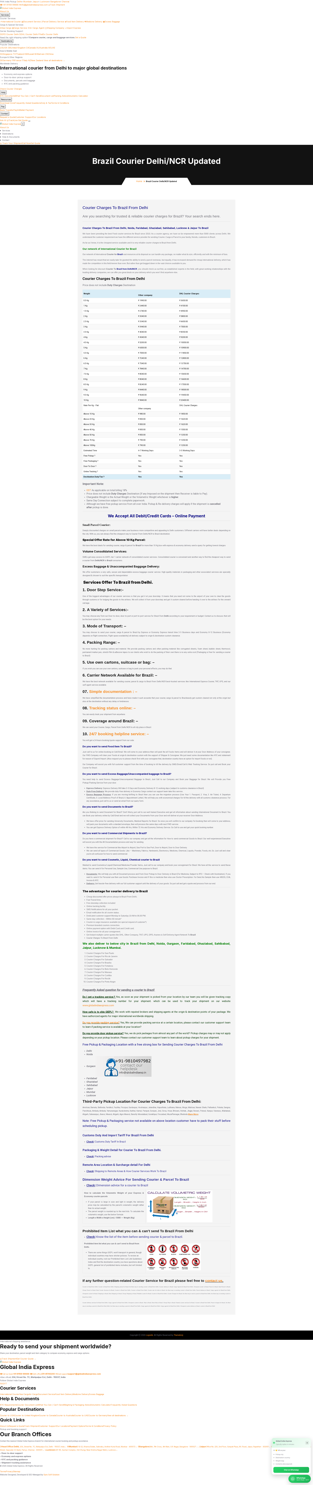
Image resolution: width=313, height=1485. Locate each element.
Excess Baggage (111, 21)
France (16, 60)
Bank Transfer (6, 110)
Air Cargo (33, 1394)
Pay (3, 106)
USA (3, 47)
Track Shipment (56, 5)
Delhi (19, 1)
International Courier (10, 21)
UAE (51, 47)
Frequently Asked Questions (28, 103)
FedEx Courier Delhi (48, 34)
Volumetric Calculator (78, 96)
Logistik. (149, 1335)
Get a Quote (80, 37)
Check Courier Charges (11, 89)
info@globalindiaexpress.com (33, 5)
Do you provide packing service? (101, 1022)
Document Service (31, 21)
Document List (47, 96)
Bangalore (55, 1)
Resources (6, 99)
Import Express (73, 28)
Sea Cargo (5, 28)
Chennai (65, 1)
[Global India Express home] (10, 8)
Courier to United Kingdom (26, 1415)
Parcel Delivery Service (52, 21)
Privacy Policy (109, 1426)
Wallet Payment (26, 110)
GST (88, 490)
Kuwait (29, 54)
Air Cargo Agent (36, 28)
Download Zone (7, 103)
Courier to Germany (98, 1415)
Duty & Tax (46, 103)
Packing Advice (61, 96)
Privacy (9, 1471)
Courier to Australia (65, 1415)
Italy (25, 60)
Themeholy (178, 1335)
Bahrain (39, 54)
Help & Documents (11, 137)
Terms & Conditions (60, 103)
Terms (3, 1471)
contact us (213, 1281)
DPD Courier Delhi (9, 34)
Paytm (16, 110)
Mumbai (27, 1)
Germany (5, 60)
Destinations (6, 41)
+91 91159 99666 (9, 5)
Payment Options (77, 1426)
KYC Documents (7, 96)
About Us (4, 11)
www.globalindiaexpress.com (98, 1005)
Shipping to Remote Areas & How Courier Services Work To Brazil (130, 1171)
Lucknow (44, 1)
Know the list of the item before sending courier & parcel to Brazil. (139, 1237)
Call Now (26, 143)
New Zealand (35, 60)
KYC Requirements (8, 1405)
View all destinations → (54, 60)
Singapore (6, 54)
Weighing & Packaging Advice (77, 1405)
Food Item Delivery (74, 21)
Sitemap (16, 1471)
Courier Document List (27, 1405)
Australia (42, 47)
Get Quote (23, 120)
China (49, 54)
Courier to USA (7, 1415)
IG (3, 1383)
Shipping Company (54, 28)
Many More (193, 1114)
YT (5, 1383)
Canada (31, 47)
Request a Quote (7, 117)
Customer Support (24, 117)
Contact (4, 113)
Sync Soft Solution (51, 1475)
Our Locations (39, 117)
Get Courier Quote (26, 1358)
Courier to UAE (81, 1415)
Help (3, 92)
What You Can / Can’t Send (28, 96)
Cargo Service (19, 28)
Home (139, 181)
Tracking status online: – (112, 708)
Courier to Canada (47, 1415)
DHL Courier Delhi (28, 34)
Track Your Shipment (11, 143)
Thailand (18, 54)
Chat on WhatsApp (291, 1470)
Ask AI (3, 120)
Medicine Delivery (93, 21)
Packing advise (103, 1156)
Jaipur (35, 1)
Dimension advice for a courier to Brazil (122, 1185)
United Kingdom (16, 47)
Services (5, 15)
